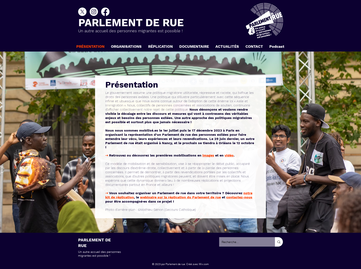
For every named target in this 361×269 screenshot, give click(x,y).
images (208, 155)
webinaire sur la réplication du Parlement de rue (180, 197)
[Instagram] (94, 12)
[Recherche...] (279, 242)
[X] (82, 12)
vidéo (229, 155)
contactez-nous (239, 197)
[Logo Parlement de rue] (264, 20)
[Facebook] (105, 12)
